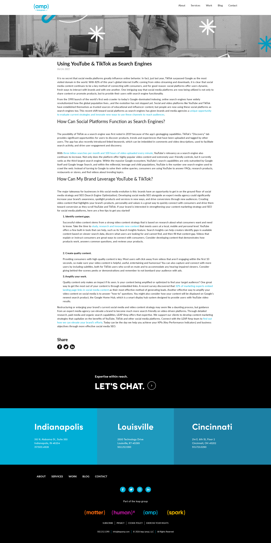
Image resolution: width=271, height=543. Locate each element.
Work (209, 5)
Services (195, 5)
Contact (232, 5)
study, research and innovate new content (115, 226)
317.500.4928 (41, 447)
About (181, 5)
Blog (220, 5)
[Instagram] (140, 489)
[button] (59, 346)
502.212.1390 (124, 447)
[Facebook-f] (123, 489)
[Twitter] (131, 489)
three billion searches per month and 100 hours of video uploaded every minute (108, 153)
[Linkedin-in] (148, 489)
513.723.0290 (199, 447)
